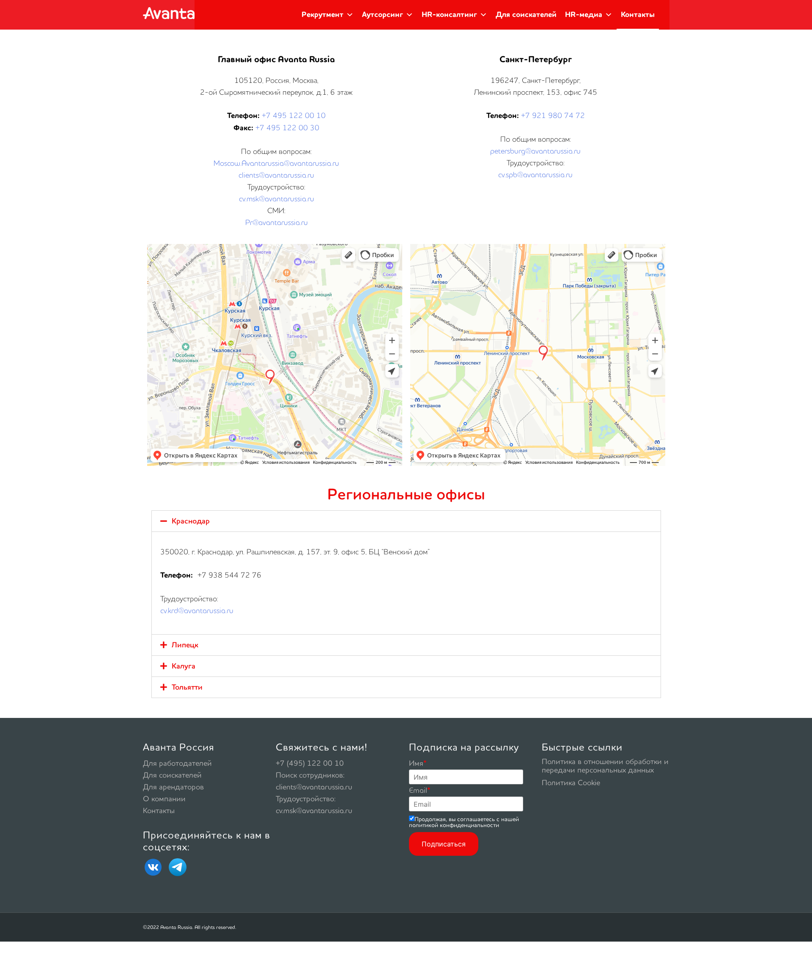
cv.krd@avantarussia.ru (196, 610)
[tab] (406, 521)
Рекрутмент (322, 14)
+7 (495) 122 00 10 (310, 763)
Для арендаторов (173, 786)
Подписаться (444, 844)
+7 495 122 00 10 (294, 115)
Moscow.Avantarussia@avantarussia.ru (276, 163)
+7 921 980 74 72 (553, 115)
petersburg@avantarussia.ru (535, 151)
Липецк (185, 645)
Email (420, 790)
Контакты (638, 14)
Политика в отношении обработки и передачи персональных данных (605, 765)
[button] (350, 15)
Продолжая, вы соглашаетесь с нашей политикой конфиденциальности (464, 822)
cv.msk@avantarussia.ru (276, 198)
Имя (418, 763)
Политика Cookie (571, 782)
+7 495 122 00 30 (287, 127)
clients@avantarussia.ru (276, 175)
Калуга (183, 666)
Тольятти (187, 687)
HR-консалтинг (449, 14)
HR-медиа (583, 14)
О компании (164, 798)
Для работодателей (177, 763)
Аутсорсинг (382, 14)
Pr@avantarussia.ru (276, 222)
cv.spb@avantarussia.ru (535, 174)
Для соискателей (526, 14)
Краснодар (191, 521)
